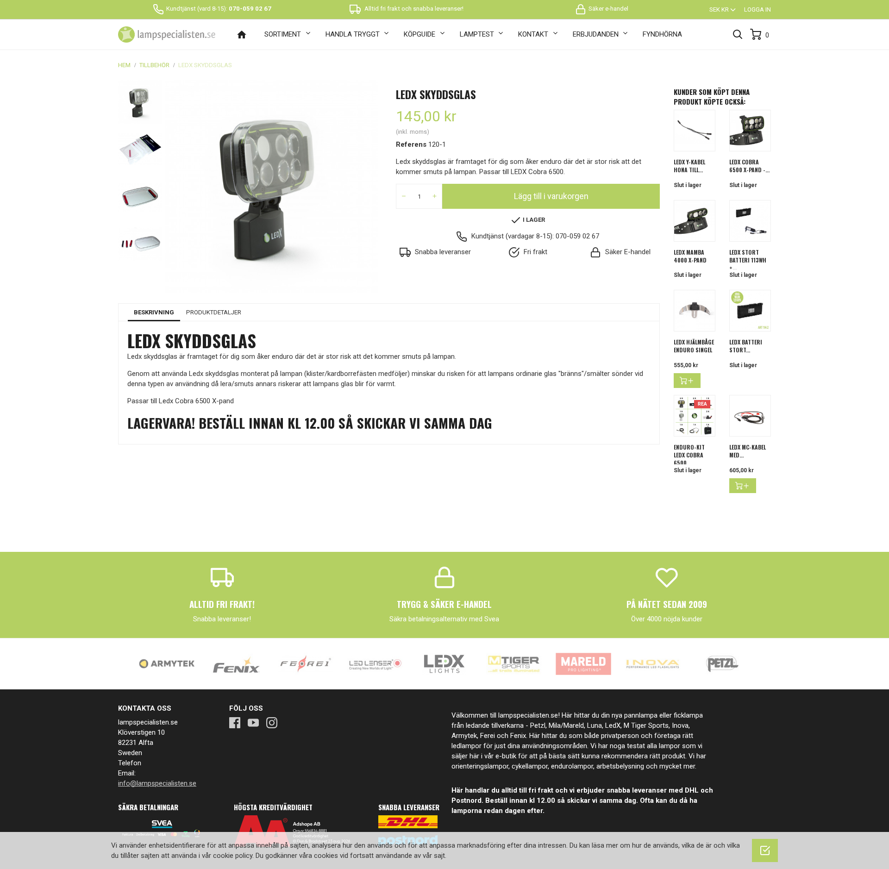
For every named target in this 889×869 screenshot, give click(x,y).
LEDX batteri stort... (745, 346)
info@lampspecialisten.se (157, 783)
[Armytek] (166, 663)
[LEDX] (444, 663)
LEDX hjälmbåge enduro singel (694, 346)
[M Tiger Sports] (514, 663)
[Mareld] (583, 663)
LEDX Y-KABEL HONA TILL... (689, 166)
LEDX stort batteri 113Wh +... (747, 260)
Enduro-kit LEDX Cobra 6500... (689, 455)
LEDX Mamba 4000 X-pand (690, 256)
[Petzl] (722, 663)
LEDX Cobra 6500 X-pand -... (749, 166)
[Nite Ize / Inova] (653, 663)
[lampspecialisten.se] (166, 34)
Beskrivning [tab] (154, 312)
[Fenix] (236, 663)
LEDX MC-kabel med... (747, 451)
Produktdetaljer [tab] (213, 312)
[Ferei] (305, 663)
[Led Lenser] (375, 663)
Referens (411, 144)
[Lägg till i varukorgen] (687, 380)
